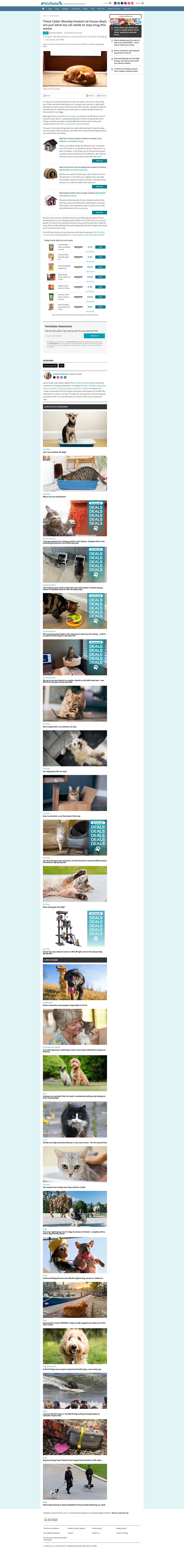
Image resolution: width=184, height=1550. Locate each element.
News (46, 33)
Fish (92, 9)
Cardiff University (82, 383)
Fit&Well (92, 385)
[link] (50, 145)
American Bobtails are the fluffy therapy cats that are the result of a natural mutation (126, 61)
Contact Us (96, 1533)
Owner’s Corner (114, 9)
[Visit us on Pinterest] (125, 3)
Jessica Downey (57, 33)
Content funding (122, 1533)
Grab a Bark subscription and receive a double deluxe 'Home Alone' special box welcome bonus (126, 31)
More (126, 9)
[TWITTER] (55, 377)
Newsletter (103, 95)
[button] (140, 3)
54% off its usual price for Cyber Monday (72, 124)
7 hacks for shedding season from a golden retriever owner (126, 70)
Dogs (50, 9)
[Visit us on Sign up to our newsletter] (115, 3)
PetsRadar (84, 385)
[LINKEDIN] (62, 377)
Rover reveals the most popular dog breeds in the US (126, 52)
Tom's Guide (83, 388)
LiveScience (100, 385)
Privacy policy (97, 1528)
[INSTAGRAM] (58, 377)
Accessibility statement (51, 1533)
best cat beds (70, 116)
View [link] (100, 247)
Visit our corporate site (119, 1513)
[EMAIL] (66, 377)
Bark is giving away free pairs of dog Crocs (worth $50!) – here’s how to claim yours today (127, 42)
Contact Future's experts (76, 1528)
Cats (57, 9)
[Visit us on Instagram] (129, 3)
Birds (85, 9)
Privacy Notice (54, 343)
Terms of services (72, 342)
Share (48, 95)
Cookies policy (121, 1528)
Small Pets (76, 9)
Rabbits (65, 9)
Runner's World (49, 388)
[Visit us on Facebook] (118, 3)
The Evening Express (65, 388)
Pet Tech (101, 9)
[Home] (43, 8)
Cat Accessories (54, 16)
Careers (70, 1533)
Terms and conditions (51, 1528)
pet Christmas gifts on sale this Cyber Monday (86, 235)
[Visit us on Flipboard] (132, 3)
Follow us (91, 95)
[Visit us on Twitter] (122, 3)
